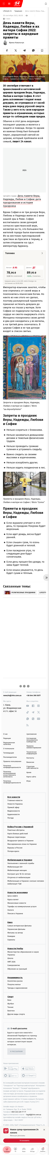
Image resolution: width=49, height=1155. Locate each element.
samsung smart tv (28, 1075)
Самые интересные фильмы (19, 926)
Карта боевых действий (17, 834)
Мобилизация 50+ (15, 867)
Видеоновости (13, 811)
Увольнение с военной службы (20, 863)
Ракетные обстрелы (15, 830)
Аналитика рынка (15, 981)
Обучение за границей (17, 969)
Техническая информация (32, 753)
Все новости (13, 797)
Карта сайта (31, 777)
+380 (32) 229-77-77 (18, 1112)
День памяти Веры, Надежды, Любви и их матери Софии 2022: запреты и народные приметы (35, 11)
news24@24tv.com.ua (12, 695)
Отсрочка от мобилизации (18, 877)
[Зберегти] (42, 50)
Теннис (10, 1007)
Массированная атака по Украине (22, 844)
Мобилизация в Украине (19, 860)
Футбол (10, 1004)
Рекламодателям (10, 757)
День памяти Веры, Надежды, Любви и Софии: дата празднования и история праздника (22, 200)
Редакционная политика (9, 743)
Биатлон (11, 1011)
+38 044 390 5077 (34, 695)
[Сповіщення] (46, 3)
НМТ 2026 (11, 962)
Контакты (30, 758)
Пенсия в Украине (15, 914)
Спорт (10, 997)
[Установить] (24, 1135)
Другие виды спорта (16, 1014)
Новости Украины (15, 804)
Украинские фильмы (16, 929)
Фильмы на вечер (15, 933)
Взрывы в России (14, 848)
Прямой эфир (13, 807)
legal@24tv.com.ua (33, 1115)
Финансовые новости (16, 903)
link (27, 705)
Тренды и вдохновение (17, 988)
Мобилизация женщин (17, 870)
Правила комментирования (34, 747)
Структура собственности (32, 767)
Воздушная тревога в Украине (20, 841)
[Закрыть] (44, 1130)
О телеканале (8, 749)
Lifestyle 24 (7, 11)
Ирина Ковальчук (16, 43)
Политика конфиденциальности (12, 766)
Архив (29, 772)
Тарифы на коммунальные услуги (21, 906)
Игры (29, 781)
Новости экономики (17, 892)
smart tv (11, 1075)
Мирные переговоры (16, 837)
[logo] (17, 3)
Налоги (10, 910)
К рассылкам (16, 1052)
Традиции (18, 11)
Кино (10, 922)
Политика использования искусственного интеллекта (9, 774)
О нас (5, 734)
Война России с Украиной (20, 827)
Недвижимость (15, 977)
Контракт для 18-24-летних (19, 874)
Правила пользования (12, 761)
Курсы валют (13, 899)
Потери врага (13, 851)
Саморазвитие (13, 965)
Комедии (11, 936)
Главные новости (14, 800)
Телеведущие (8, 753)
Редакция (7, 738)
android (11, 1068)
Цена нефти (12, 896)
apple (28, 1068)
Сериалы (11, 940)
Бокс (9, 1000)
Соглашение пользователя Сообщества (32, 740)
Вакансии (30, 762)
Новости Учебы (15, 948)
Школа (10, 958)
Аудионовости (13, 814)
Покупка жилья (14, 984)
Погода (10, 818)
